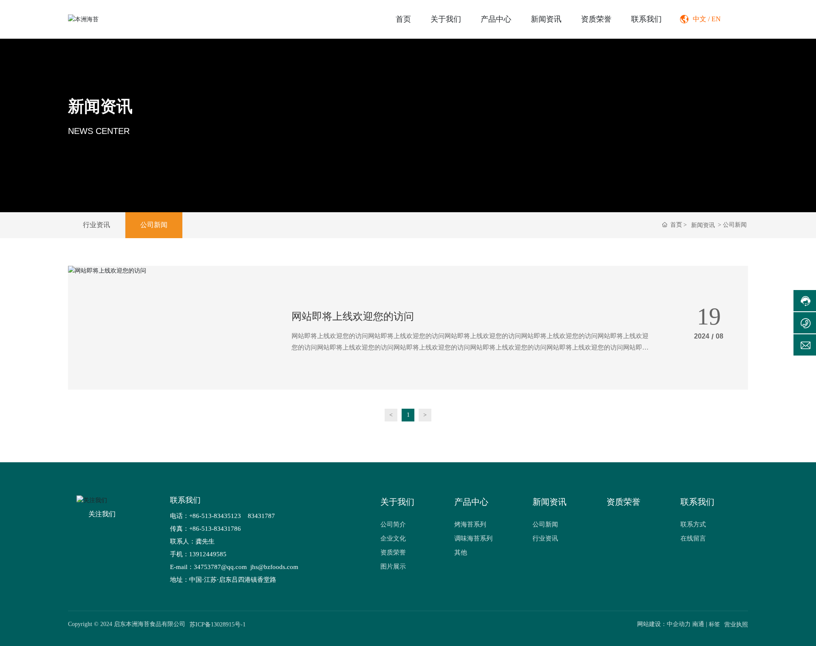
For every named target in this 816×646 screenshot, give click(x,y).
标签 (714, 624)
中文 (699, 19)
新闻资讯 (100, 106)
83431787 (262, 515)
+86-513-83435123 (215, 515)
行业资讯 (96, 224)
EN (716, 19)
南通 (698, 624)
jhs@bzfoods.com (273, 566)
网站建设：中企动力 (664, 624)
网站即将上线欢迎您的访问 (353, 316)
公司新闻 (153, 224)
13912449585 (208, 554)
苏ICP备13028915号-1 (218, 624)
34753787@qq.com (220, 566)
